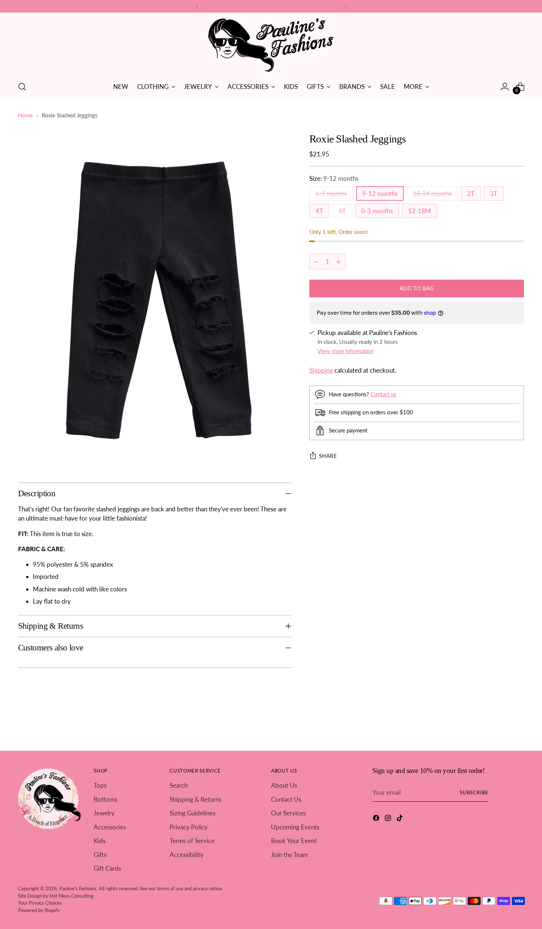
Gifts (100, 855)
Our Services (288, 813)
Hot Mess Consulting (71, 896)
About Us (284, 785)
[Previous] (197, 6)
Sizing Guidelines (192, 813)
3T (493, 193)
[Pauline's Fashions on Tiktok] (400, 819)
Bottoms (105, 799)
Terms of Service (192, 841)
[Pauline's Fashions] (271, 45)
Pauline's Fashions (78, 888)
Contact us (383, 393)
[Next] (345, 6)
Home (25, 115)
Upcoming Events (295, 827)
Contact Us (286, 799)
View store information (345, 350)
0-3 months (377, 211)
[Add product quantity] (338, 261)
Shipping (321, 370)
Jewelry (104, 813)
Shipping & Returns (195, 799)
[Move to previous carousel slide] (501, 725)
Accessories (110, 827)
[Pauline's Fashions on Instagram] (388, 819)
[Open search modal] (22, 86)
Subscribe (474, 792)
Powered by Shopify (39, 910)
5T (342, 211)
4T (319, 211)
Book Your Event (294, 841)
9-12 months (379, 193)
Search (179, 785)
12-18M (419, 211)
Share (328, 456)
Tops (100, 785)
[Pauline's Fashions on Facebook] (376, 819)
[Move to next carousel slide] (518, 725)
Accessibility (187, 855)
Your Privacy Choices (40, 903)
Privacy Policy (189, 827)
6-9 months (331, 193)
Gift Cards (107, 868)
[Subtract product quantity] (316, 261)
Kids (99, 841)
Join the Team (289, 855)
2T (471, 193)
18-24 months (432, 193)
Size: (333, 178)
